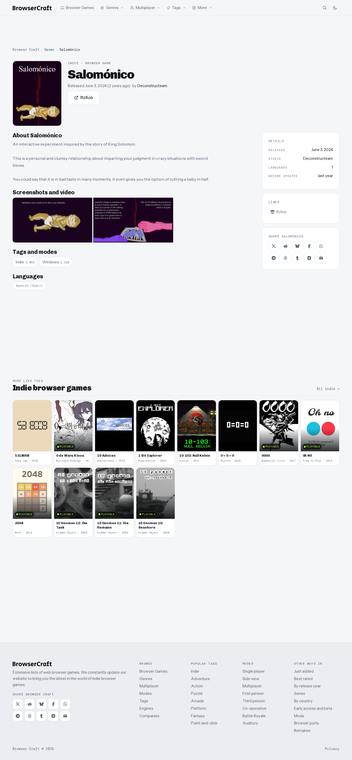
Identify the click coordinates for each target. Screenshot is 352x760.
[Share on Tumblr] (297, 258)
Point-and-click (204, 723)
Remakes (302, 730)
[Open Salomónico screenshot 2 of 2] (133, 220)
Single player (253, 671)
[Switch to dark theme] (334, 7)
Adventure (200, 678)
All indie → (328, 389)
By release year (307, 685)
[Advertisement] (176, 31)
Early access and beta (313, 708)
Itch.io (86, 97)
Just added (304, 671)
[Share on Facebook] (309, 246)
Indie (195, 671)
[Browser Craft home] (32, 7)
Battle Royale (254, 715)
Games (49, 49)
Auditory (250, 723)
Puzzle (197, 693)
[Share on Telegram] (274, 258)
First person (253, 693)
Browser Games (153, 671)
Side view (250, 678)
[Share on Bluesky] (297, 246)
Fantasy (198, 715)
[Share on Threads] (285, 258)
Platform (198, 708)
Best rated (303, 678)
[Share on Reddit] (285, 246)
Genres (145, 678)
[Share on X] (274, 246)
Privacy (332, 749)
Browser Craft (26, 49)
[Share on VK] (309, 258)
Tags (143, 700)
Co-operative (254, 708)
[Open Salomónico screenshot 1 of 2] (52, 220)
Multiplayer (149, 685)
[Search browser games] (324, 7)
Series (299, 693)
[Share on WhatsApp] (321, 246)
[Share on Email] (321, 258)
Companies (149, 715)
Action (197, 685)
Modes (145, 693)
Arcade (197, 700)
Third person (253, 700)
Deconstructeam (152, 85)
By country (303, 700)
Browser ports (306, 723)
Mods (299, 715)
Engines (146, 708)
